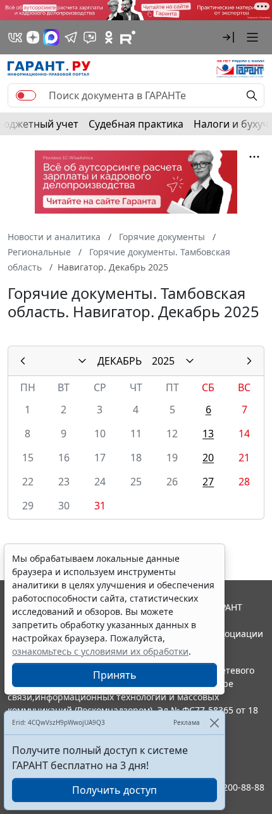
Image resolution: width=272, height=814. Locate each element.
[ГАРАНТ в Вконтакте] (15, 37)
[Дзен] (33, 37)
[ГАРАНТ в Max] (51, 37)
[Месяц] (82, 360)
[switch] (26, 95)
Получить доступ (114, 790)
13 (208, 433)
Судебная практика (136, 124)
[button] (228, 37)
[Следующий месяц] (249, 360)
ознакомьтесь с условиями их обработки (100, 651)
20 (208, 458)
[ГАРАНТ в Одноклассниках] (108, 37)
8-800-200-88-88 (230, 787)
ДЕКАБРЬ (119, 361)
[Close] (214, 722)
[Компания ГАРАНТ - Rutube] (127, 37)
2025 (163, 361)
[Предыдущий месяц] (22, 360)
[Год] (189, 360)
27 (208, 482)
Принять (115, 675)
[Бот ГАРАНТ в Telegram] (89, 37)
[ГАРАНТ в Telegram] (70, 37)
